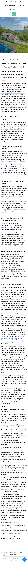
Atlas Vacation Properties (14, 5)
